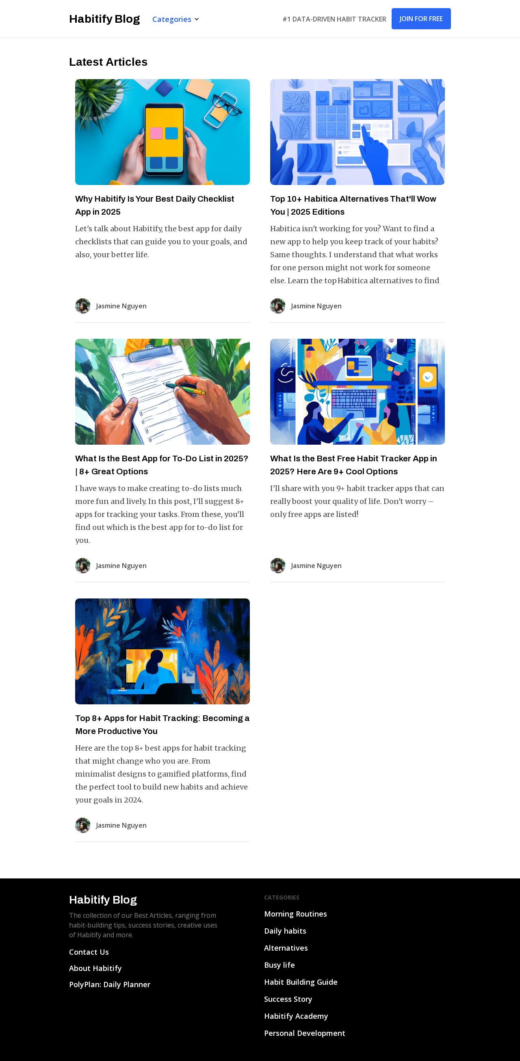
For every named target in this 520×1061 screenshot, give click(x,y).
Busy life (279, 965)
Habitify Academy (296, 1016)
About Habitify (95, 968)
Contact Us (89, 952)
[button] (176, 19)
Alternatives (286, 948)
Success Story (288, 999)
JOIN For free (421, 18)
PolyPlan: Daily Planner (109, 984)
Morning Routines (295, 914)
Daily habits (285, 931)
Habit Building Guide (301, 982)
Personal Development (304, 1033)
